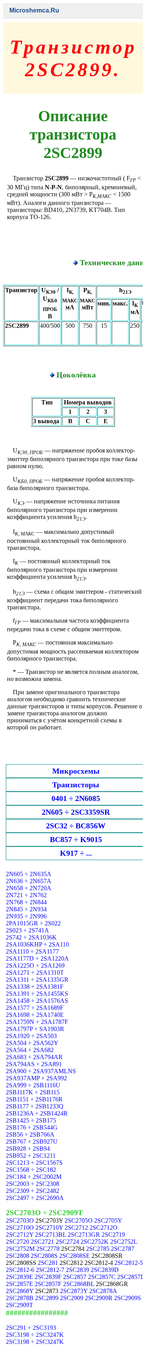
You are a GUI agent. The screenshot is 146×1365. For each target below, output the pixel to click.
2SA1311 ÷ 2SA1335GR (37, 979)
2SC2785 (97, 1248)
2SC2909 (71, 1298)
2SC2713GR (84, 1234)
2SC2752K (95, 1241)
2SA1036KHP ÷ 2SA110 (37, 944)
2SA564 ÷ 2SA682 (30, 1050)
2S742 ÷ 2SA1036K (31, 937)
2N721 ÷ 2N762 (26, 895)
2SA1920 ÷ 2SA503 (31, 1036)
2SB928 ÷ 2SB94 (28, 1148)
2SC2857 (74, 1276)
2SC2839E (19, 1276)
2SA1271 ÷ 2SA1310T (35, 972)
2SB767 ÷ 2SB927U (32, 1141)
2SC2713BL (50, 1234)
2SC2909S (127, 1298)
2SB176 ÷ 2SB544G (32, 1127)
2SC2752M (20, 1248)
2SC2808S (44, 1255)
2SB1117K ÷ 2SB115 (33, 1092)
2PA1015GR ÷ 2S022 (33, 923)
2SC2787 (122, 1248)
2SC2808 (17, 1255)
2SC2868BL (78, 1284)
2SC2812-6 (20, 1269)
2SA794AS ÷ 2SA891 (34, 1064)
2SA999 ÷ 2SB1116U (33, 1085)
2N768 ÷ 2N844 (26, 902)
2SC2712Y (19, 1234)
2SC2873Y (74, 1291)
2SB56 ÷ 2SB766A (30, 1134)
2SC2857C (102, 1276)
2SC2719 (113, 1234)
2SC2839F (48, 1276)
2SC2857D (131, 1276)
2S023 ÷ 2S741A (27, 930)
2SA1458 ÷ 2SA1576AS (37, 1000)
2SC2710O (20, 1227)
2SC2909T (19, 1305)
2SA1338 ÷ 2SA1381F (34, 986)
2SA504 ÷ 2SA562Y (32, 1043)
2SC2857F (48, 1284)
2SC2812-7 (50, 1269)
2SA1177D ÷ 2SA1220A (37, 958)
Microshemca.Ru (34, 10)
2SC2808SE (74, 1255)
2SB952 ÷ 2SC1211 (31, 1155)
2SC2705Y (108, 1220)
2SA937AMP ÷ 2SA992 (36, 1078)
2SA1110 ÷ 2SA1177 (32, 951)
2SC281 (48, 1262)
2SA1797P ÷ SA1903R (35, 1029)
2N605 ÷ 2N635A (28, 874)
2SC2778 (48, 1248)
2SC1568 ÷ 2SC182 (31, 1169)
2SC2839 (77, 1269)
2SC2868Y (19, 1291)
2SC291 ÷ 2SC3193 (31, 1327)
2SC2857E (19, 1284)
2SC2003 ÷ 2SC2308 (32, 1183)
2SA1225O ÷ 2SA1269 (35, 965)
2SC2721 (42, 1241)
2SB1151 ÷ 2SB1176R (34, 1099)
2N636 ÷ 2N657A (28, 881)
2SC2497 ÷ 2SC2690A (35, 1197)
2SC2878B (19, 1298)
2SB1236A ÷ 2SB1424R (37, 1113)
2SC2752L (123, 1241)
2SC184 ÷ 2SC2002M (34, 1176)
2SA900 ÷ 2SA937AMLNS (41, 1071)
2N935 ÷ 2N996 (26, 916)
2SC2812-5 (128, 1262)
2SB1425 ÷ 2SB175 (31, 1120)
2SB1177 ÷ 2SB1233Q (34, 1106)
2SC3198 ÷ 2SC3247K (35, 1334)
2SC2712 (76, 1227)
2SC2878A (103, 1291)
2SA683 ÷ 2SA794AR (34, 1057)
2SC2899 (46, 1298)
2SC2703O (20, 1220)
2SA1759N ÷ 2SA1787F (37, 1021)
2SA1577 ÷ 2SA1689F (34, 1007)
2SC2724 (67, 1241)
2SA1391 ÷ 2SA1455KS (37, 993)
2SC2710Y (49, 1227)
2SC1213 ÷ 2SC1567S (34, 1162)
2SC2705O (79, 1220)
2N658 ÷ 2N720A (28, 888)
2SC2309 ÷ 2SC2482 (32, 1190)
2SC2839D (105, 1269)
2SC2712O (104, 1227)
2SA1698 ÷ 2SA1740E (35, 1014)
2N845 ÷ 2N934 (26, 909)
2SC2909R (99, 1298)
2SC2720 (17, 1241)
